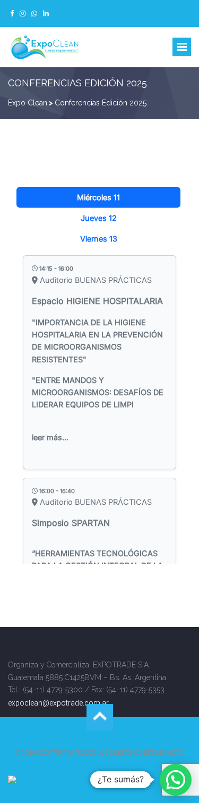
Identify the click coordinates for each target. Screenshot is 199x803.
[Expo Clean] (45, 47)
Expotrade (56, 752)
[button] (176, 780)
